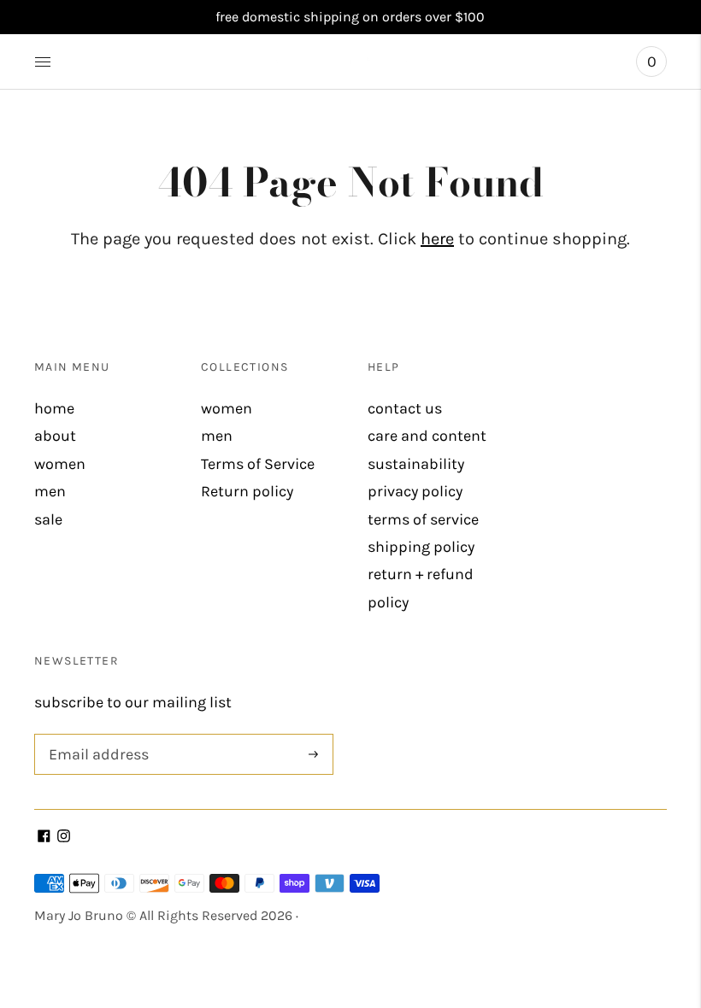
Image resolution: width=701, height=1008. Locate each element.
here (437, 239)
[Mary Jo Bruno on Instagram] (63, 837)
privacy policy (415, 491)
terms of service (423, 519)
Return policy (247, 491)
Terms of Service (258, 463)
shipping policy (421, 546)
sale (48, 519)
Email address (95, 736)
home (54, 408)
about (55, 435)
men (50, 491)
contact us (405, 408)
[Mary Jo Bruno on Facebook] (44, 837)
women (59, 463)
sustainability (416, 463)
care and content (427, 435)
